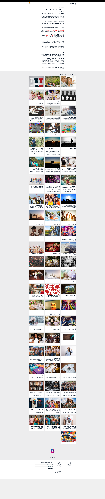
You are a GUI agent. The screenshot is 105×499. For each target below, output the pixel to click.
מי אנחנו (60, 462)
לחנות (62, 3)
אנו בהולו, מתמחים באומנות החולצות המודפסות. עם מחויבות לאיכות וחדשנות (55, 30)
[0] (29, 3)
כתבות (63, 7)
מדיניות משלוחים (59, 465)
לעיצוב (65, 3)
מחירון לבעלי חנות (69, 466)
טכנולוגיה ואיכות (59, 463)
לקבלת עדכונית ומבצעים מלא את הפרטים (46, 462)
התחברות (33, 3)
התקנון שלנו (59, 464)
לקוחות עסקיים (59, 466)
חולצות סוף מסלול (59, 470)
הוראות (49, 3)
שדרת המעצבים (57, 3)
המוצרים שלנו (52, 3)
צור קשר (39, 3)
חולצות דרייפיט (59, 471)
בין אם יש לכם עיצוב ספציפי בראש (49, 35)
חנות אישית (42, 3)
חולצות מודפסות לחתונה (58, 472)
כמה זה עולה (45, 3)
